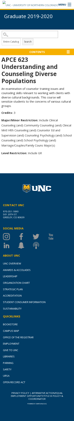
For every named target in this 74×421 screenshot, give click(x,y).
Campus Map (11, 331)
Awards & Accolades (17, 270)
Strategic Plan (13, 289)
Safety (7, 369)
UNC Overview (12, 263)
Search (28, 41)
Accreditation (12, 295)
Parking (8, 363)
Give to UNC (10, 350)
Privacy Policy (20, 392)
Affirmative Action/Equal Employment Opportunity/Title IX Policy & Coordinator (37, 395)
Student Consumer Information (24, 302)
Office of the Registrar (18, 337)
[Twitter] (40, 236)
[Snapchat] (25, 245)
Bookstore (10, 324)
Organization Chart (16, 283)
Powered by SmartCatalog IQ (37, 404)
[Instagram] (10, 236)
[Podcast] (40, 245)
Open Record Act (14, 382)
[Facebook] (25, 236)
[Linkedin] (10, 245)
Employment (11, 343)
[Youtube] (54, 236)
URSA (6, 375)
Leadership (10, 276)
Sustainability (12, 308)
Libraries (9, 356)
